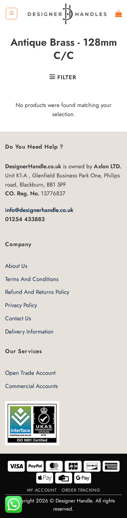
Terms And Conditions (32, 279)
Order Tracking (81, 490)
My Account (42, 490)
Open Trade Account (30, 373)
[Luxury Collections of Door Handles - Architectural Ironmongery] (66, 13)
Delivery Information (29, 331)
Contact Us (18, 318)
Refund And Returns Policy (37, 292)
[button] (11, 13)
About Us (16, 266)
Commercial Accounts (31, 386)
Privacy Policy (21, 305)
